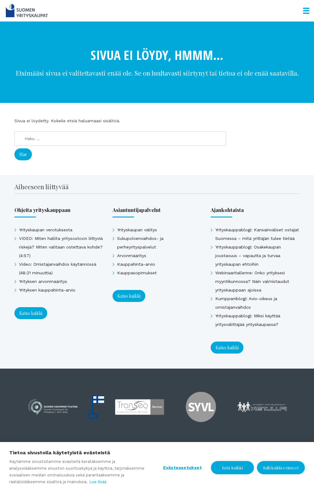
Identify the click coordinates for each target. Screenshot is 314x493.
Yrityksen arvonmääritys (43, 281)
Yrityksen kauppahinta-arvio (47, 290)
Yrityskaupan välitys (137, 229)
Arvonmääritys (131, 255)
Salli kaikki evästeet (281, 467)
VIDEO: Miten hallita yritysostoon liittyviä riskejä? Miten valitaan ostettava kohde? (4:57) (61, 247)
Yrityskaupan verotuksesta (45, 229)
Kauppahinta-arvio (136, 264)
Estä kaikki (232, 467)
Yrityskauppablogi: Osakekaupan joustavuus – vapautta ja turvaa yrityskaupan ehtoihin (248, 256)
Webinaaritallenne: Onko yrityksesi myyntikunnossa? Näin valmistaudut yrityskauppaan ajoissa (252, 281)
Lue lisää (97, 481)
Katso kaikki (30, 313)
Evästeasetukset (182, 467)
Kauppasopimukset (137, 272)
